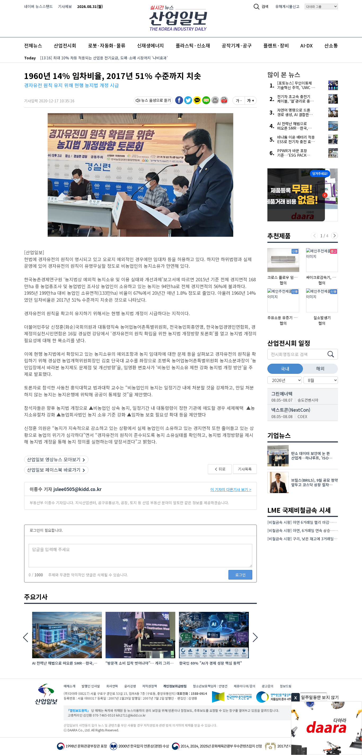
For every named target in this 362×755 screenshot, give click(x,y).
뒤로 (222, 469)
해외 (320, 368)
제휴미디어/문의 (244, 686)
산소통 (331, 45)
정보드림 (286, 686)
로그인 (240, 574)
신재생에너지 (150, 45)
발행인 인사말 (91, 686)
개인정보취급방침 (175, 686)
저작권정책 (149, 686)
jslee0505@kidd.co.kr (77, 489)
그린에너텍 (282, 393)
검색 (265, 6)
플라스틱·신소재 (193, 45)
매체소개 (69, 686)
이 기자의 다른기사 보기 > (230, 489)
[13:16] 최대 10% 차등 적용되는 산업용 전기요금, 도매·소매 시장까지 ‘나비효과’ (104, 57)
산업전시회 (65, 45)
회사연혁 (112, 686)
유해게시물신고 (287, 6)
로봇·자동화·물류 (106, 45)
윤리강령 (130, 686)
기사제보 (65, 6)
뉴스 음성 (148, 100)
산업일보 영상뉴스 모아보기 (54, 459)
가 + (250, 100)
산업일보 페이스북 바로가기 (54, 469)
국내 (285, 368)
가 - (239, 100)
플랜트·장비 (276, 45)
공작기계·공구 (237, 45)
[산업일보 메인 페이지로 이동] (178, 17)
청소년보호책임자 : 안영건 (210, 686)
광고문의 (267, 686)
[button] (215, 100)
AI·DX (307, 45)
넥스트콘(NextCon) (290, 409)
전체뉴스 (33, 45)
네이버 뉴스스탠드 (38, 6)
